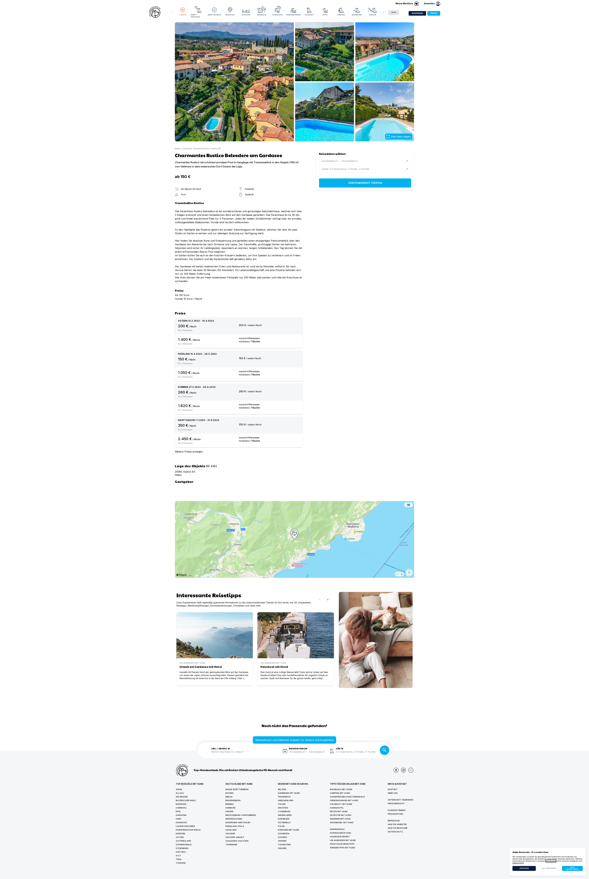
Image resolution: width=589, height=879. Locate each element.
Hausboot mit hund (341, 804)
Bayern (229, 793)
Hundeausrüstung (340, 833)
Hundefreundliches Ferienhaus (347, 797)
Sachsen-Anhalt (234, 837)
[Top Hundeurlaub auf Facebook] (396, 770)
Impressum (394, 821)
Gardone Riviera (201, 148)
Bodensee (181, 804)
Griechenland (285, 800)
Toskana (181, 863)
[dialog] (547, 862)
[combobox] (245, 753)
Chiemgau (181, 808)
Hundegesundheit (340, 836)
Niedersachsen (233, 819)
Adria (179, 789)
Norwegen (283, 819)
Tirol (179, 859)
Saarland (231, 830)
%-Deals (182, 15)
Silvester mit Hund (340, 815)
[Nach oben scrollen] (410, 770)
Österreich (284, 822)
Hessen (229, 811)
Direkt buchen (214, 15)
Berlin (228, 797)
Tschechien (284, 844)
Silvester (246, 15)
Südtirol (181, 852)
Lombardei (187, 148)
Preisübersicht (396, 803)
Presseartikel (396, 814)
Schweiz (282, 837)
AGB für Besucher (398, 828)
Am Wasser (182, 797)
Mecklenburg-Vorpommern (240, 815)
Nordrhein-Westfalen (237, 822)
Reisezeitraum (298, 748)
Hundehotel (337, 808)
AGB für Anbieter (397, 824)
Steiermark (182, 848)
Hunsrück (181, 822)
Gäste (339, 748)
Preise (433, 13)
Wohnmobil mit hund (341, 822)
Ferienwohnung (293, 15)
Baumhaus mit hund (341, 789)
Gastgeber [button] (186, 481)
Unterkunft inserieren (400, 800)
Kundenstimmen (397, 810)
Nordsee (180, 833)
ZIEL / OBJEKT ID (220, 748)
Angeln (372, 15)
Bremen (229, 804)
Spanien (282, 841)
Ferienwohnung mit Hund (344, 800)
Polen (281, 826)
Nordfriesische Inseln (188, 830)
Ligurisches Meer (185, 826)
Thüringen (231, 844)
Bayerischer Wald (186, 800)
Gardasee (181, 815)
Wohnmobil (357, 15)
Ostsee (180, 837)
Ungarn (282, 848)
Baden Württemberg (237, 789)
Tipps (393, 12)
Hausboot (309, 15)
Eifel (178, 811)
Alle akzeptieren (572, 868)
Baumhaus (261, 15)
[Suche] (384, 750)
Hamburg (230, 808)
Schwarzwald (184, 844)
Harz (178, 819)
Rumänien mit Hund (288, 830)
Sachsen (230, 833)
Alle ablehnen (549, 868)
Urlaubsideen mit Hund (343, 840)
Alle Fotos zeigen (401, 136)
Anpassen (524, 868)
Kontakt (393, 789)
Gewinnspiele (337, 829)
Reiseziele (230, 15)
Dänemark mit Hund (289, 793)
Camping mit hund (340, 793)
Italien (178, 148)
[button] (432, 4)
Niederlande (285, 815)
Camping (341, 15)
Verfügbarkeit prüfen (365, 183)
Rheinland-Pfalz (234, 826)
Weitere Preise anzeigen (189, 451)
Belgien (282, 789)
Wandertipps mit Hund (342, 848)
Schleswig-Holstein (236, 841)
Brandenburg (233, 800)
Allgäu (180, 793)
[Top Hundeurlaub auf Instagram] (403, 770)
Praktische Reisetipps (342, 844)
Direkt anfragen (195, 16)
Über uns (393, 793)
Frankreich (284, 797)
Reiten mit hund (339, 811)
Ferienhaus (277, 15)
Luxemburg (284, 811)
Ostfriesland (183, 841)
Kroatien (283, 808)
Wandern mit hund (340, 819)
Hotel (325, 15)
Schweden (283, 833)
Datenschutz (395, 832)
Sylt (178, 855)
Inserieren (417, 13)
